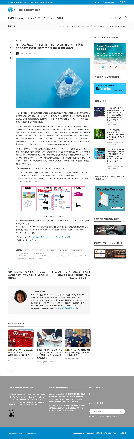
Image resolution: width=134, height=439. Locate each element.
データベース (47, 18)
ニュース (64, 26)
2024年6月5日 (42, 363)
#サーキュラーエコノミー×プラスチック (42, 253)
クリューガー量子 (24, 53)
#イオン (26, 250)
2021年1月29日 (33, 53)
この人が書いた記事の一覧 (67, 308)
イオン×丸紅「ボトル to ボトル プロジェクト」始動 (50, 237)
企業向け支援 (34, 2)
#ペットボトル (70, 253)
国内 (70, 26)
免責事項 (123, 433)
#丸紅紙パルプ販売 (83, 255)
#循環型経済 (31, 258)
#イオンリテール (63, 250)
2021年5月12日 (74, 358)
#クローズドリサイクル (77, 250)
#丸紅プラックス (70, 255)
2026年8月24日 (114, 124)
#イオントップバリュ (37, 250)
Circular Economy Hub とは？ (83, 433)
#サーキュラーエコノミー (23, 253)
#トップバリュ (59, 253)
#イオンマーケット (51, 250)
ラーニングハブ (33, 18)
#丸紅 (61, 255)
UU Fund (54, 399)
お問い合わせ (50, 2)
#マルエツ (53, 255)
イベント (22, 18)
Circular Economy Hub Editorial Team (17, 358)
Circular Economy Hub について (18, 2)
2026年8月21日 (114, 144)
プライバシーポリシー (111, 433)
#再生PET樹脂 (21, 258)
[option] (21, 346)
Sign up (121, 411)
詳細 (70, 410)
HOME (57, 26)
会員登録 (60, 18)
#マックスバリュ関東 (41, 255)
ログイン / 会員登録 (109, 2)
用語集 (42, 2)
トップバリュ (33, 240)
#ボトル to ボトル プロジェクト (25, 255)
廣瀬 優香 (67, 358)
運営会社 (99, 433)
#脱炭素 (40, 258)
